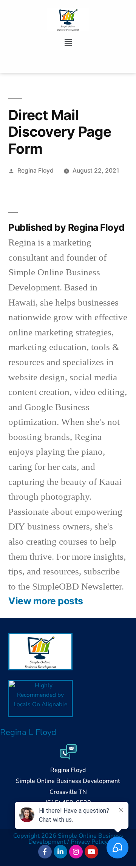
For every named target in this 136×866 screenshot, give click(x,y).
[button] (68, 43)
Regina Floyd (35, 170)
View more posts (45, 601)
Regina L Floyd (28, 732)
